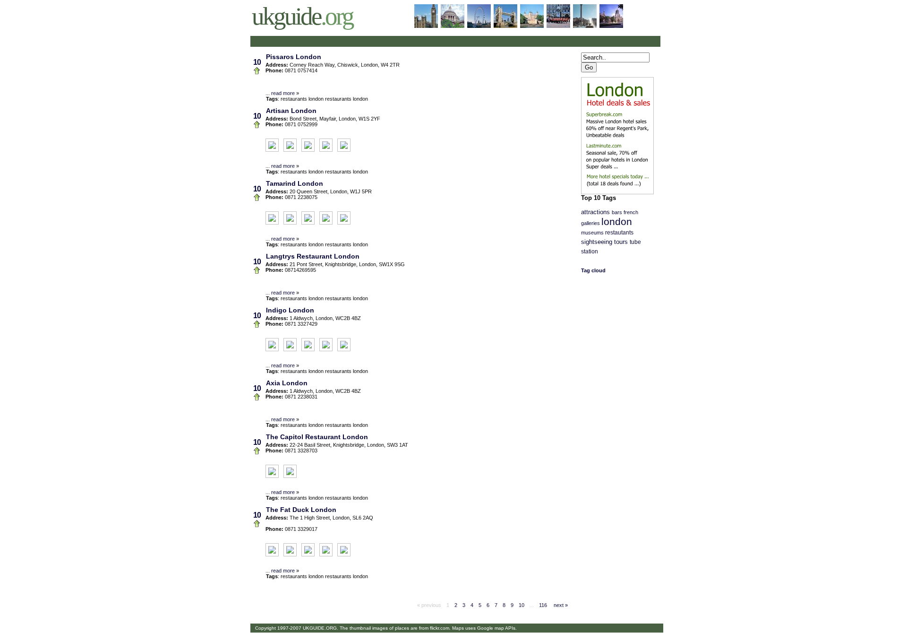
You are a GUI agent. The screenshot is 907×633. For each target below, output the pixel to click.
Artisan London (291, 110)
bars (617, 212)
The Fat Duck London (301, 509)
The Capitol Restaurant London (317, 437)
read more (283, 93)
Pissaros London (293, 57)
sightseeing (596, 242)
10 (521, 605)
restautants (619, 232)
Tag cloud (593, 270)
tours (621, 242)
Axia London (287, 383)
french (631, 212)
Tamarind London (294, 183)
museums (592, 232)
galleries (590, 223)
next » (560, 605)
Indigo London (290, 310)
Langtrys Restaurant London (312, 256)
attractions (595, 212)
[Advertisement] (362, 41)
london (616, 221)
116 (543, 605)
